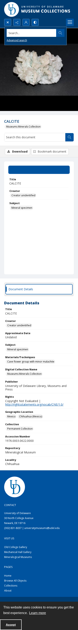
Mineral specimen (21, 208)
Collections (10, 585)
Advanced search (17, 40)
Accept (11, 624)
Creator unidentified (23, 195)
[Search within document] (69, 137)
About (7, 590)
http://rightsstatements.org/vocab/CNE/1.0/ (34, 404)
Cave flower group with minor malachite (30, 361)
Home (7, 575)
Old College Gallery (15, 547)
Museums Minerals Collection (23, 126)
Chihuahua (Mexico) (30, 416)
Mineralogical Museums (18, 557)
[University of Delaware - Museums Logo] (37, 9)
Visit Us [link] (9, 538)
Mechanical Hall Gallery (17, 552)
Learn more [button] (37, 613)
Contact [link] (10, 505)
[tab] (39, 170)
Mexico (11, 416)
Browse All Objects (15, 580)
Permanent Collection (20, 428)
